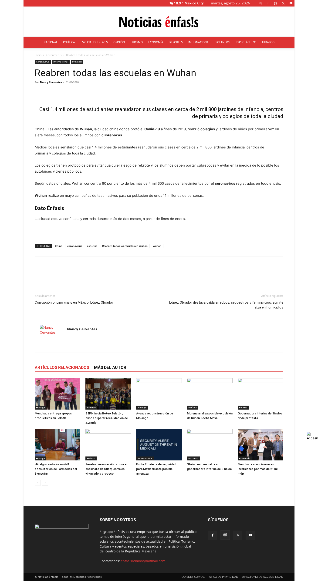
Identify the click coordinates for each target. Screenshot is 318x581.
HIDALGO (268, 42)
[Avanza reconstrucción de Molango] (159, 394)
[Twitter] (283, 3)
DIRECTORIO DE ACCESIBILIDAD (262, 577)
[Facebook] (267, 3)
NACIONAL (51, 42)
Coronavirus (54, 55)
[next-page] (45, 483)
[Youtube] (291, 3)
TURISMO (136, 42)
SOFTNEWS (223, 42)
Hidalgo (40, 407)
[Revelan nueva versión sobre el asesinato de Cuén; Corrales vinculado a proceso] (108, 444)
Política (192, 407)
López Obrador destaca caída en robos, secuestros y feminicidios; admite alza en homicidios (226, 304)
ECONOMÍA (155, 42)
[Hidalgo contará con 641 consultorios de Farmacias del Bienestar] (57, 444)
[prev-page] (38, 483)
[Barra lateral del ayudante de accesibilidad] (312, 436)
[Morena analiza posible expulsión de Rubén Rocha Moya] (210, 394)
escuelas (92, 246)
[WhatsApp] (71, 274)
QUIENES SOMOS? (193, 577)
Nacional (193, 458)
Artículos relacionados (62, 367)
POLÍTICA (69, 42)
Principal (77, 61)
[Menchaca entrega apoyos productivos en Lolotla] (57, 394)
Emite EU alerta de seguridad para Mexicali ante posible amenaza (156, 469)
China (58, 246)
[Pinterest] (60, 274)
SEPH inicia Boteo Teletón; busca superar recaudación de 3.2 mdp (106, 418)
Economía (244, 458)
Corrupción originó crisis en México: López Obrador (74, 302)
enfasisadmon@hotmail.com (143, 561)
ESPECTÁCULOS (246, 42)
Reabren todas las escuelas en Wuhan (125, 246)
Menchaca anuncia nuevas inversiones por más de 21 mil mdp (258, 469)
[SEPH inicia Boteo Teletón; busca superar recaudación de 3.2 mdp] (108, 394)
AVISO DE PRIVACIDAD (223, 577)
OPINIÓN (119, 42)
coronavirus (74, 246)
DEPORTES (176, 42)
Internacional (60, 61)
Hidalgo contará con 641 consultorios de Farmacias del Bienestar (56, 469)
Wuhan (157, 246)
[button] (260, 3)
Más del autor (110, 367)
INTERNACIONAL (199, 42)
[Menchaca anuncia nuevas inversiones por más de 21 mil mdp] (260, 444)
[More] (153, 92)
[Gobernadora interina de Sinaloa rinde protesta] (260, 394)
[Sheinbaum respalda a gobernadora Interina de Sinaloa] (210, 444)
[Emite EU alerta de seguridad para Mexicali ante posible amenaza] (159, 444)
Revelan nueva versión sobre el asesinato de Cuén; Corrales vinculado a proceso (106, 469)
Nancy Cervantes (51, 82)
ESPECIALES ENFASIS (94, 42)
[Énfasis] (159, 22)
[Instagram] (275, 3)
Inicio (38, 55)
